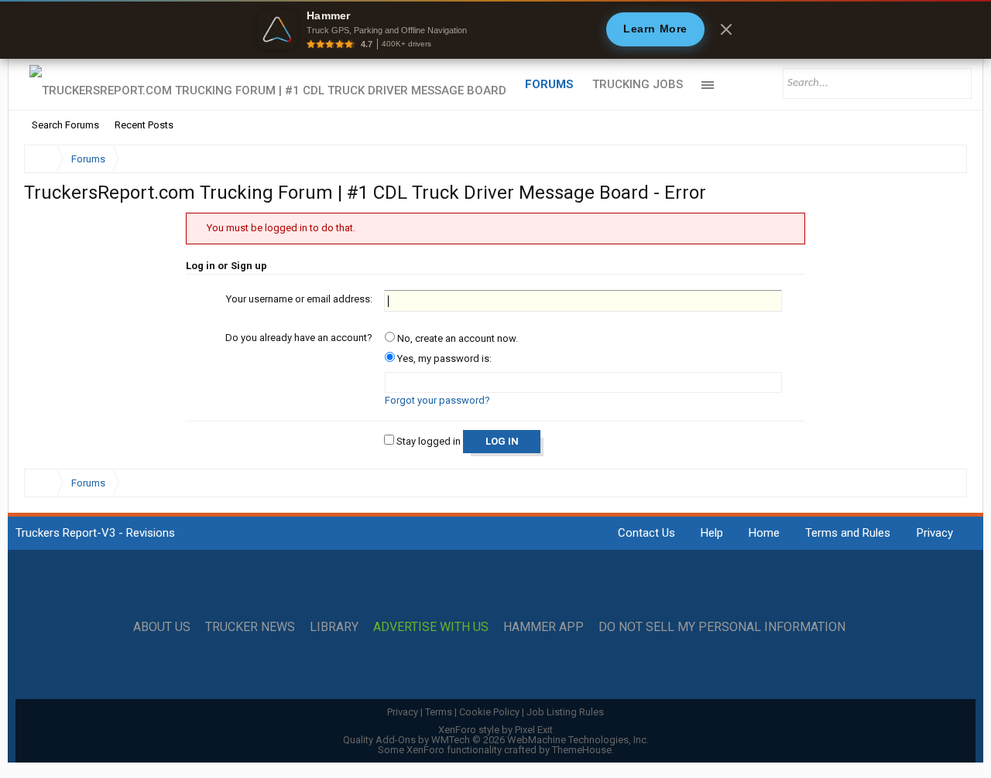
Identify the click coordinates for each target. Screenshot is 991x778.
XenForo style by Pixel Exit (495, 729)
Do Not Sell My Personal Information (721, 627)
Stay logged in (427, 441)
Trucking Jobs (637, 84)
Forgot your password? (437, 400)
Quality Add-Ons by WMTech (496, 740)
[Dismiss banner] (726, 29)
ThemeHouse (582, 750)
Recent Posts (144, 125)
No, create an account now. (456, 338)
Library (334, 627)
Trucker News (250, 627)
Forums (549, 84)
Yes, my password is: (443, 358)
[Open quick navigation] (944, 158)
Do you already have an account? (298, 337)
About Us (161, 627)
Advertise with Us (431, 627)
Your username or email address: (299, 299)
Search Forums (65, 125)
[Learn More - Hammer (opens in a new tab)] (495, 29)
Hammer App (543, 627)
